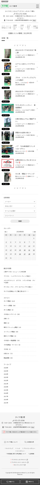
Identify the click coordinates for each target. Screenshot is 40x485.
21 (29, 250)
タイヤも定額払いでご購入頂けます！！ (16, 291)
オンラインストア (19, 465)
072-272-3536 (21, 13)
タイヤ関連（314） (10, 301)
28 (29, 254)
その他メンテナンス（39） (12, 314)
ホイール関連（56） (10, 305)
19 (20, 250)
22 (34, 250)
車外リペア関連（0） (10, 336)
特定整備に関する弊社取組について (16, 453)
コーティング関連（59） (11, 332)
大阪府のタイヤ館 (22, 27)
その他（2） (7, 349)
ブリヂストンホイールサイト (19, 462)
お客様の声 (30, 442)
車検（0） (7, 323)
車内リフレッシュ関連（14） (13, 327)
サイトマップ (9, 448)
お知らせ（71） (9, 353)
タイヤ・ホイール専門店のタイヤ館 (6, 27)
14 (29, 246)
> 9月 (34, 232)
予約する (31, 482)
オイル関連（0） (9, 310)
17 (11, 250)
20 (24, 250)
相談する (11, 482)
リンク (18, 448)
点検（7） (7, 319)
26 (20, 254)
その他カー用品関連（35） (12, 340)
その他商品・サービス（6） (12, 345)
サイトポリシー (21, 451)
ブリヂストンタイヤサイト (19, 459)
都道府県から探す (15, 27)
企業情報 (31, 453)
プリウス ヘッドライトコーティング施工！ (17, 276)
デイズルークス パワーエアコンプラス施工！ (18, 287)
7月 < (6, 232)
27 (24, 254)
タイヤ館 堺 (13, 6)
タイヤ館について (12, 442)
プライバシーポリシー (29, 448)
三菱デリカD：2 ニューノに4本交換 (15, 272)
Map (34, 20)
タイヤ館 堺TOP (29, 27)
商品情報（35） (9, 358)
